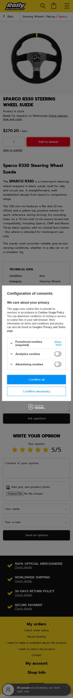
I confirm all (36, 379)
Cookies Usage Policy (51, 312)
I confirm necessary (36, 391)
